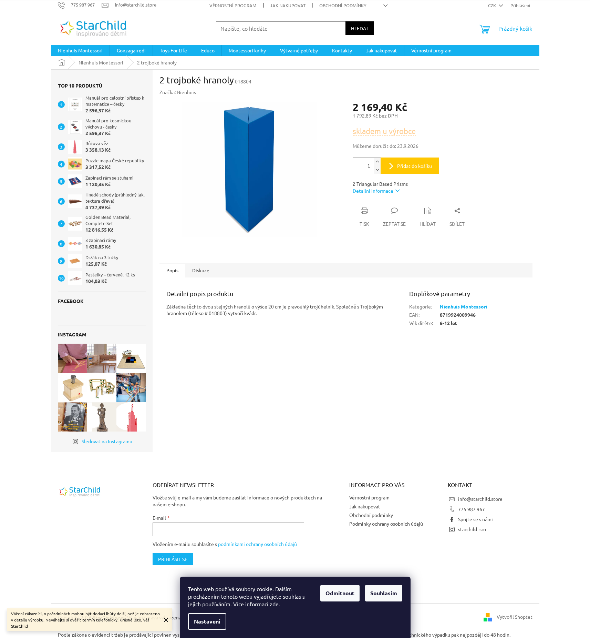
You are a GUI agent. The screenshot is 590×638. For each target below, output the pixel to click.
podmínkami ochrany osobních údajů (257, 544)
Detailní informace (373, 191)
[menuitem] (80, 50)
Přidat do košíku (414, 166)
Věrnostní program (232, 5)
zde (274, 603)
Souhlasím (383, 593)
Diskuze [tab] (200, 270)
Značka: (177, 92)
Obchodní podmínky (342, 5)
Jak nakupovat (288, 5)
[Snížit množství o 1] (377, 170)
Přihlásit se (172, 559)
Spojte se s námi (475, 519)
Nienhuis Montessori (463, 306)
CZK (492, 5)
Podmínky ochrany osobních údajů (386, 523)
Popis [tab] (172, 270)
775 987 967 (471, 509)
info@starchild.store (480, 499)
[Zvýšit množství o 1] (377, 162)
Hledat (360, 28)
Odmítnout (339, 593)
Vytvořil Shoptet (514, 617)
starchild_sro (472, 529)
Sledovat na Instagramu (107, 441)
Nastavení (207, 621)
